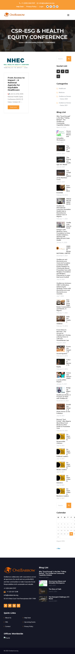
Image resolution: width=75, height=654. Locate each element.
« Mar (58, 548)
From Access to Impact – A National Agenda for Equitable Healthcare (16, 83)
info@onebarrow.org (11, 595)
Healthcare (62, 88)
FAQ (6, 622)
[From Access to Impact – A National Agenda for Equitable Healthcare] (16, 65)
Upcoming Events (29, 622)
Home (21, 42)
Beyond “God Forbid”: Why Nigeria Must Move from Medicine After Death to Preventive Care (64, 424)
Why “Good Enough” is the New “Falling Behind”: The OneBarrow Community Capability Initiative (63, 120)
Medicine (62, 92)
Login (41, 7)
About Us (8, 618)
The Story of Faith (55, 589)
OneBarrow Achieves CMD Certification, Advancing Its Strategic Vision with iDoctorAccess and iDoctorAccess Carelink (64, 288)
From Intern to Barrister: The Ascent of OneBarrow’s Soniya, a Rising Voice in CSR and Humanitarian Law (64, 335)
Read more (13, 107)
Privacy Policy (31, 7)
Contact (7, 626)
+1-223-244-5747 (10, 588)
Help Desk (20, 7)
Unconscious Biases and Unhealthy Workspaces (57, 582)
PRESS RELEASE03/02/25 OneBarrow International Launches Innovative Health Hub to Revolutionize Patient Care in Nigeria (64, 207)
